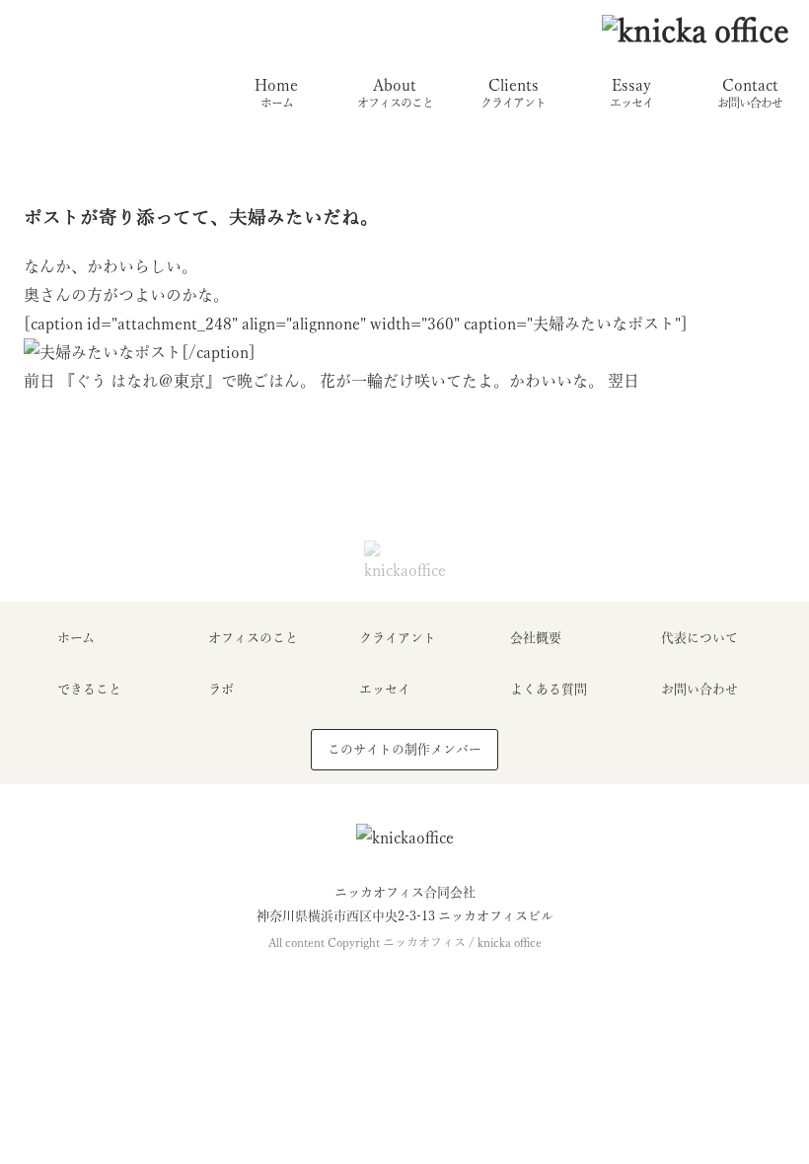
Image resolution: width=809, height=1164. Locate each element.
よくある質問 (548, 689)
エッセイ (384, 689)
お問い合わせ (699, 689)
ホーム (76, 637)
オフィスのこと (253, 637)
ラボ (221, 689)
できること (89, 689)
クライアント (397, 637)
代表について (699, 637)
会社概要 (535, 637)
